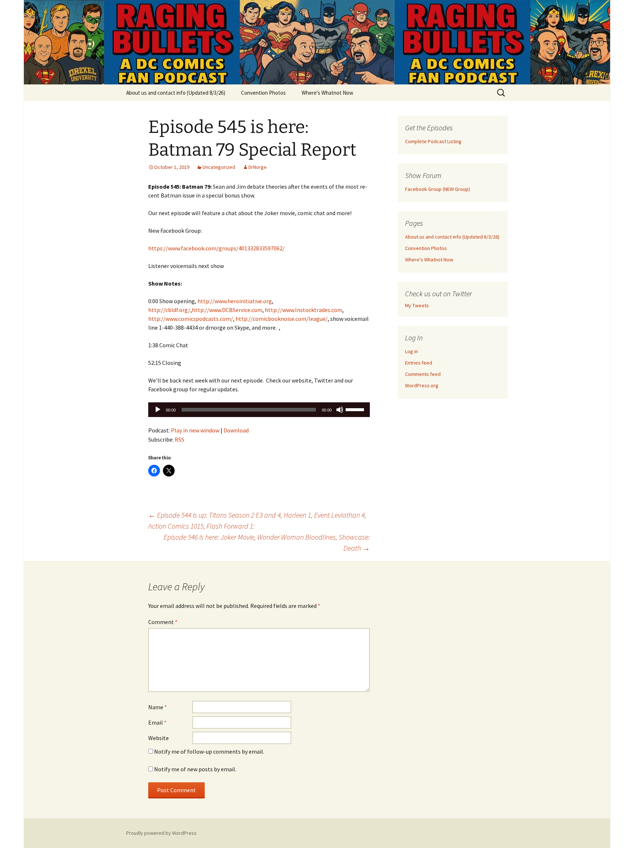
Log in (411, 351)
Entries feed (418, 362)
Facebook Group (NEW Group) (437, 189)
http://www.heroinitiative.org (234, 301)
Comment (163, 622)
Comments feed (423, 374)
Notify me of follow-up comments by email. (209, 751)
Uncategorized (219, 167)
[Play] (157, 409)
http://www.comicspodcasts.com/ (190, 318)
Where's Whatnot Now (327, 92)
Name (157, 707)
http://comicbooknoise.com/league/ (282, 318)
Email (157, 722)
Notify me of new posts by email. (195, 769)
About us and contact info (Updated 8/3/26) (175, 92)
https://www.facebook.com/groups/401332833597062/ (216, 248)
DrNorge (257, 167)
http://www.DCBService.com (227, 310)
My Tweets (417, 305)
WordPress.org (421, 385)
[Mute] (339, 409)
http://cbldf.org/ (169, 310)
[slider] (356, 409)
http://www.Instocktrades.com (303, 310)
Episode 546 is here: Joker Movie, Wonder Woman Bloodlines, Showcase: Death (267, 542)
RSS (179, 439)
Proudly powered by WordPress (161, 833)
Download (236, 430)
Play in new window (195, 430)
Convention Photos (263, 92)
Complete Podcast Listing (433, 141)
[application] (259, 409)
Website (158, 738)
